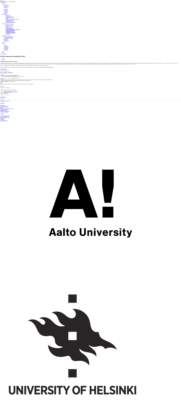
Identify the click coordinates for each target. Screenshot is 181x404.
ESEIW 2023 (6, 48)
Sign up (3, 52)
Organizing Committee (9, 25)
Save (1, 82)
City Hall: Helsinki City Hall (8, 37)
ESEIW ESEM (2, 105)
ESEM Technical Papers (9, 16)
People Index (8, 34)
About (3, 58)
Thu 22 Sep (6, 12)
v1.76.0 (9, 100)
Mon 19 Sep (6, 10)
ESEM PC (7, 26)
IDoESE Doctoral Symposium (4, 111)
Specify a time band (12, 81)
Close (1, 83)
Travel (5, 41)
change (9, 87)
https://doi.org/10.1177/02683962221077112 (47, 67)
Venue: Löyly (2, 118)
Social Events (6, 7)
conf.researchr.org (4, 100)
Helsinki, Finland (12, 1)
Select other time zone (21, 76)
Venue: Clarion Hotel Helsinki (8, 36)
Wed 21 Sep (6, 11)
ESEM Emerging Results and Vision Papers (12, 19)
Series (5, 44)
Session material (3, 69)
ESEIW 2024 (6, 47)
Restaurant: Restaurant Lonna (8, 38)
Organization (4, 23)
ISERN (7, 18)
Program (3, 4)
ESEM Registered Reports (10, 22)
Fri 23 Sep (5, 13)
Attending (3, 35)
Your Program (6, 5)
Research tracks (4, 14)
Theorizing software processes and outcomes (8, 61)
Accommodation (6, 40)
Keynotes (5, 6)
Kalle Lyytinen (5, 93)
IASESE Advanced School (10, 17)
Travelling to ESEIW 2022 (4, 120)
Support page (2, 101)
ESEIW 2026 (6, 45)
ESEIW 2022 (2, 97)
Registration (2, 119)
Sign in (3, 51)
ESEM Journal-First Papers (10, 20)
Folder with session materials (4, 70)
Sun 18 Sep (6, 9)
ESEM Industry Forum (9, 21)
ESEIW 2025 (6, 46)
